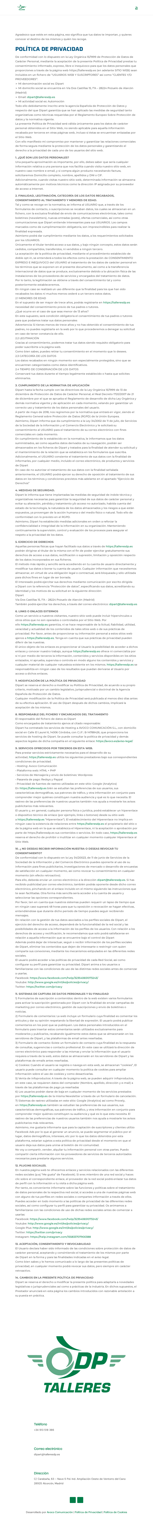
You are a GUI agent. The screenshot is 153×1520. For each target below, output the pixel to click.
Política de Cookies (115, 1512)
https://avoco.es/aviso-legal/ (114, 741)
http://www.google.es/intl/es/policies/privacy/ (58, 982)
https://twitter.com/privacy (44, 986)
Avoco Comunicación (60, 1512)
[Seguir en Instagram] (80, 1500)
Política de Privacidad (88, 1512)
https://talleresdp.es (116, 302)
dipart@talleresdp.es (41, 97)
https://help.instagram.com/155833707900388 (60, 1236)
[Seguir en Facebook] (73, 1500)
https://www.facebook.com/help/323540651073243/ (64, 978)
